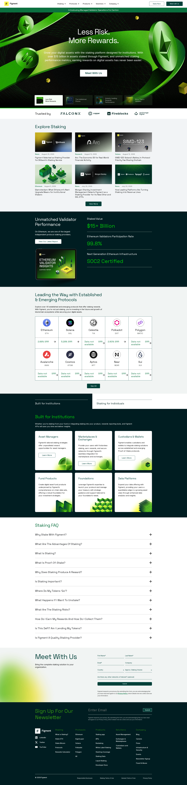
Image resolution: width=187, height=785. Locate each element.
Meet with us (93, 73)
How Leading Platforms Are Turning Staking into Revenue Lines (131, 190)
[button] (62, 4)
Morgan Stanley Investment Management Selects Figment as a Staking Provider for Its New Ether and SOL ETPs (93, 193)
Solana (117, 154)
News (37, 154)
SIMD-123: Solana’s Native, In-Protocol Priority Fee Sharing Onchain (132, 158)
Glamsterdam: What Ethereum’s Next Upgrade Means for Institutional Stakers (52, 192)
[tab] (63, 401)
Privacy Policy (122, 693)
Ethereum (38, 186)
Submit (125, 684)
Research (78, 154)
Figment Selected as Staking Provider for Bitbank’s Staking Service (52, 158)
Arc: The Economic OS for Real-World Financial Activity (92, 158)
